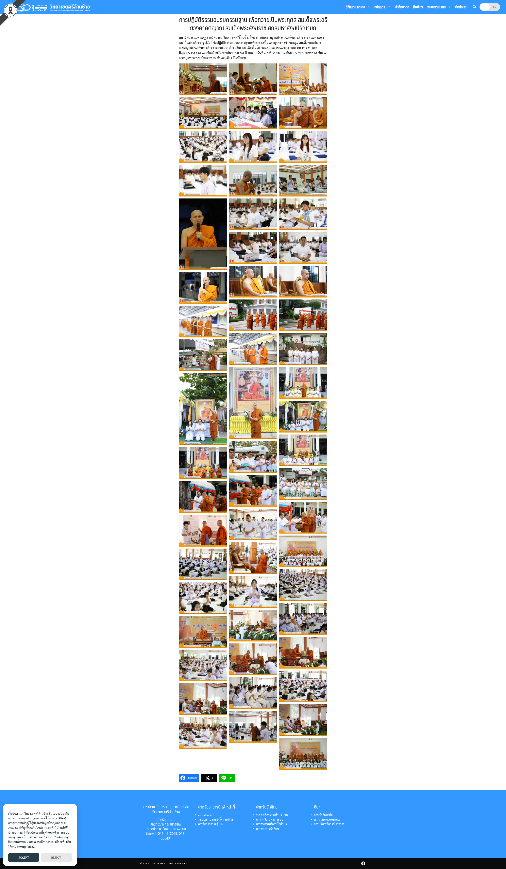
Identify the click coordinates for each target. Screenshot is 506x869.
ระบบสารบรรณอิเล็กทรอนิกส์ (215, 819)
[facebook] (363, 863)
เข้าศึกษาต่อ (402, 7)
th (484, 7)
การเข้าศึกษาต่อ (323, 815)
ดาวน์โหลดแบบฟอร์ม (327, 819)
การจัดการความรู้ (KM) (211, 824)
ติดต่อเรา (460, 7)
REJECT (56, 857)
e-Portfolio (205, 815)
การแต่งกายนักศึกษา (268, 828)
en (494, 7)
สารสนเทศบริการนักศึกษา (271, 824)
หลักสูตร (380, 7)
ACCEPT (24, 857)
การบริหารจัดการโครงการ (329, 824)
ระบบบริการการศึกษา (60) (272, 815)
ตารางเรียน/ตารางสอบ (269, 819)
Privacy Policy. (26, 846)
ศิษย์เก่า (418, 7)
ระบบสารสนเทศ (437, 7)
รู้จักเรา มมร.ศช (356, 7)
